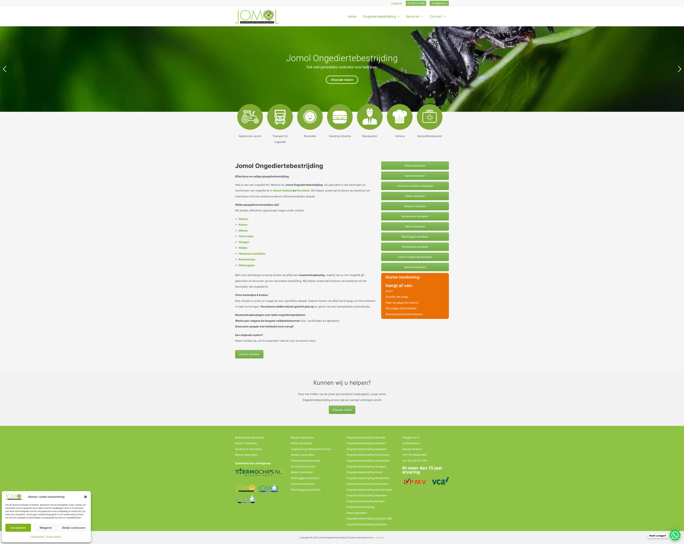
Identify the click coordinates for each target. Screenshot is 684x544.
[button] (85, 497)
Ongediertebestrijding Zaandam (366, 449)
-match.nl (379, 537)
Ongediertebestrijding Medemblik (367, 478)
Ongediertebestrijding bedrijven (366, 524)
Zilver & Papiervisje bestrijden (415, 256)
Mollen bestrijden (415, 196)
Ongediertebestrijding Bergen (365, 501)
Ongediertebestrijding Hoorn (364, 472)
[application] (398, 16)
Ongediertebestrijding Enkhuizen (367, 483)
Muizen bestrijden (415, 165)
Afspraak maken (342, 80)
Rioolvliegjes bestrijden (415, 246)
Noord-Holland (282, 190)
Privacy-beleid (53, 536)
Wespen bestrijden (415, 206)
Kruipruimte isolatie (303, 466)
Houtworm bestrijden (248, 449)
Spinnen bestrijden (415, 267)
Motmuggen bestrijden (415, 236)
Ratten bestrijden (415, 175)
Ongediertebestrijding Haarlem (366, 443)
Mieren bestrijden (415, 226)
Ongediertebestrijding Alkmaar (365, 437)
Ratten (243, 224)
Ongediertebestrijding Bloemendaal (369, 489)
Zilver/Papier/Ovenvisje (305, 460)
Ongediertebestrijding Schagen (366, 466)
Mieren (243, 230)
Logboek (396, 3)
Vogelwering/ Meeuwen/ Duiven (311, 449)
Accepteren (18, 527)
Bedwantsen (247, 259)
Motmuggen (247, 265)
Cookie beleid (37, 536)
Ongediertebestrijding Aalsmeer (366, 495)
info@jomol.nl (410, 437)
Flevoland (303, 190)
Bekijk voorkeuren (73, 527)
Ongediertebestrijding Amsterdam (368, 460)
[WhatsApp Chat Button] (675, 535)
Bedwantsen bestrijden (415, 216)
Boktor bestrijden (246, 443)
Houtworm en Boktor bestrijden (415, 185)
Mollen (243, 247)
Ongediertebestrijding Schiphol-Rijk (369, 518)
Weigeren (46, 527)
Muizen (243, 219)
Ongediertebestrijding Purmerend (367, 454)
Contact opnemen (249, 354)
